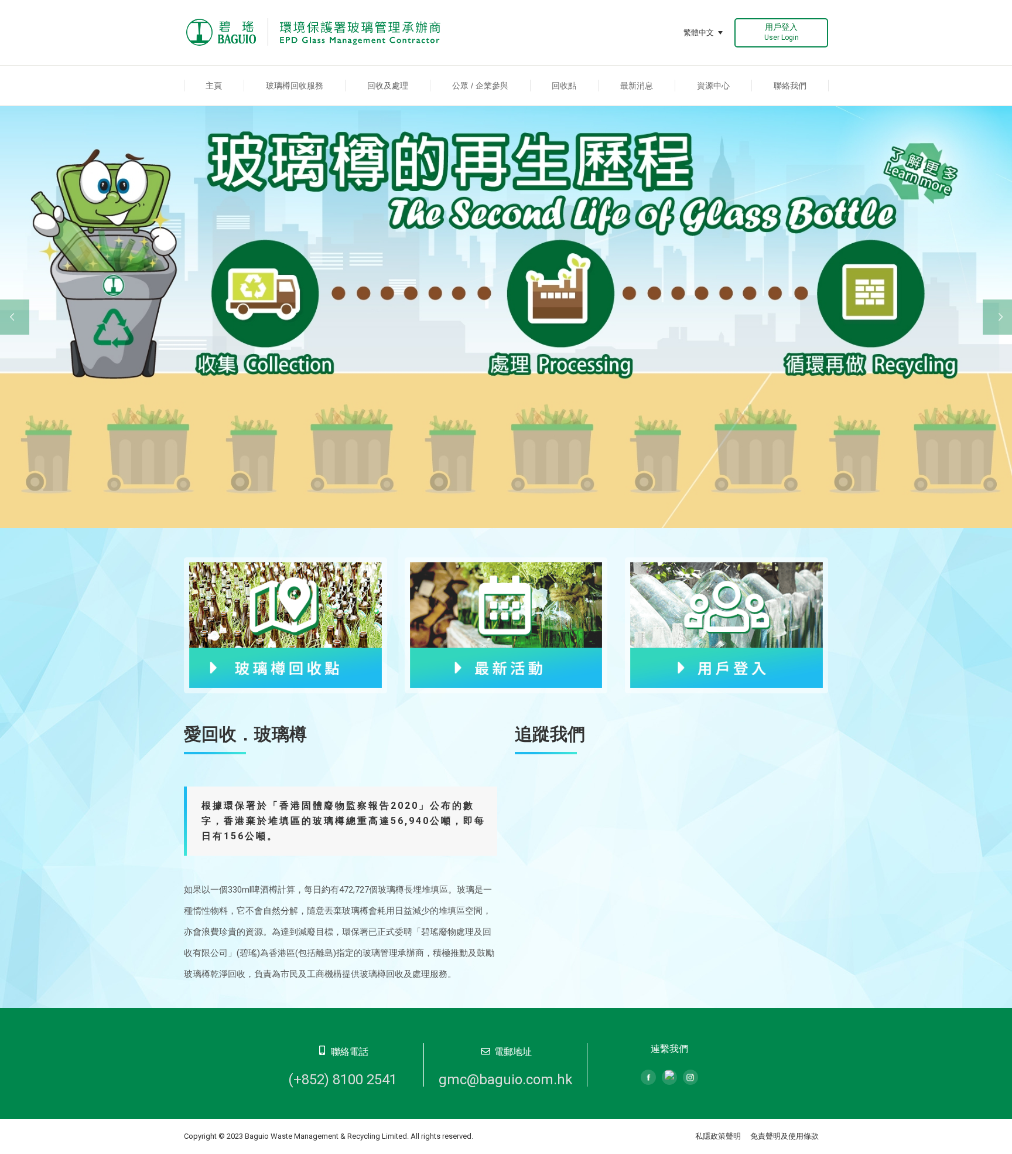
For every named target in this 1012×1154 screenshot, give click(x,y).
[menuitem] (214, 85)
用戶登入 (781, 32)
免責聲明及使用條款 (784, 1136)
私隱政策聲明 (718, 1136)
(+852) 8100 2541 (342, 1080)
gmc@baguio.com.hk (506, 1080)
